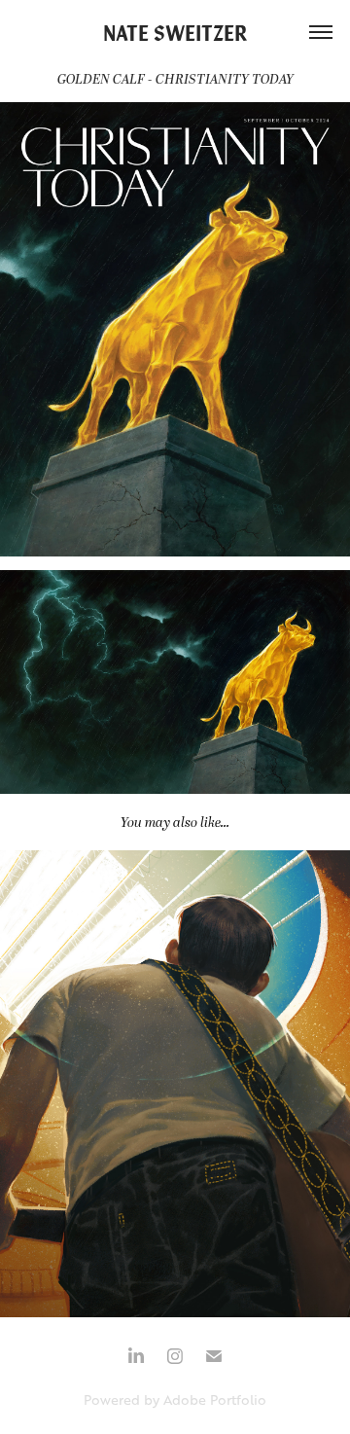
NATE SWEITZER (175, 32)
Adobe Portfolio (214, 1399)
